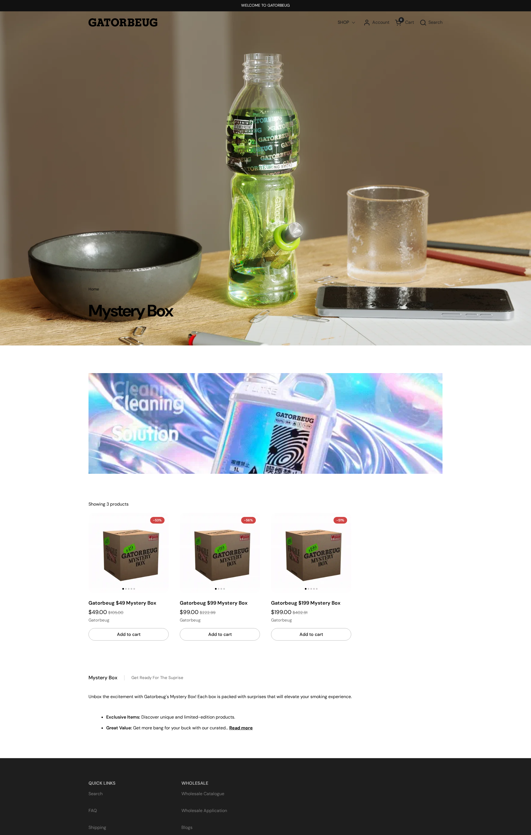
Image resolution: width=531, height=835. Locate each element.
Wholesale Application (204, 810)
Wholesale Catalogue (202, 794)
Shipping (97, 827)
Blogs (186, 827)
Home (93, 289)
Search (95, 794)
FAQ (92, 810)
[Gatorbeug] (122, 22)
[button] (431, 22)
